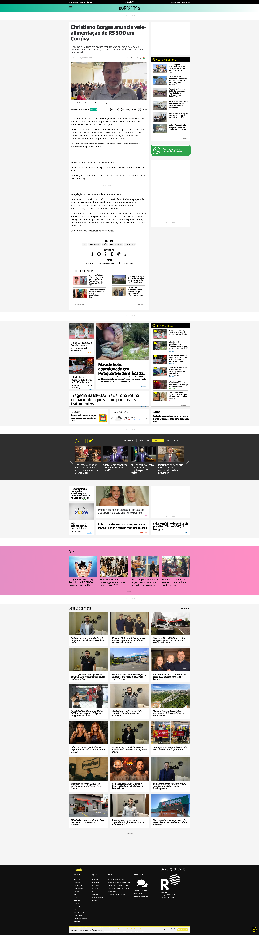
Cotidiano (76, 891)
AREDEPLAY (84, 440)
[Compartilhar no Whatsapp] (139, 109)
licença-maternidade (116, 244)
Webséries (77, 921)
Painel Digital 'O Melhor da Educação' (118, 888)
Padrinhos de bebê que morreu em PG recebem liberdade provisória (170, 469)
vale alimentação (130, 244)
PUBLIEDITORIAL (173, 440)
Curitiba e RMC (78, 885)
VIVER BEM (144, 440)
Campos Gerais (78, 888)
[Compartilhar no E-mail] (145, 109)
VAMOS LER (128, 440)
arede (85, 244)
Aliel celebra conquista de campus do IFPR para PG (115, 468)
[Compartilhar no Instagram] (123, 109)
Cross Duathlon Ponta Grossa (116, 894)
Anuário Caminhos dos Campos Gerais (119, 882)
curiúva (104, 244)
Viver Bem (77, 897)
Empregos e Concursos (80, 918)
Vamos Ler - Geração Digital (116, 879)
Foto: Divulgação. (105, 103)
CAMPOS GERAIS (129, 7)
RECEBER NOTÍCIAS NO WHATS (107, 263)
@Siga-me (93, 109)
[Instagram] (166, 869)
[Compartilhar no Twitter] (128, 109)
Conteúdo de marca (97, 897)
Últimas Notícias (78, 879)
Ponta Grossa (78, 882)
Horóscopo (77, 900)
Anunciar (178, 2)
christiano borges (94, 244)
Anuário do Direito (113, 891)
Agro (75, 909)
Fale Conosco (138, 894)
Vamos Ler (77, 906)
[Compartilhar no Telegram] (134, 109)
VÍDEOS (158, 440)
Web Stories (95, 885)
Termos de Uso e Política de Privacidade (133, 929)
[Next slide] (146, 418)
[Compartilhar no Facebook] (117, 109)
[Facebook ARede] (162, 869)
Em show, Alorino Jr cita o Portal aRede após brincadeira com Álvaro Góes (87, 469)
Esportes (76, 903)
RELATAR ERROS (88, 263)
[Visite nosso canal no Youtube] (170, 869)
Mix (75, 894)
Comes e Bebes (78, 915)
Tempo (94, 891)
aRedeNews (95, 882)
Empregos (95, 894)
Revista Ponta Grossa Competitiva (118, 885)
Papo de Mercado (79, 912)
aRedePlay (95, 879)
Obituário (94, 900)
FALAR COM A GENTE (128, 263)
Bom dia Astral (96, 888)
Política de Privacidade (141, 897)
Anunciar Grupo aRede (140, 891)
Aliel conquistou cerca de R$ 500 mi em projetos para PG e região (143, 469)
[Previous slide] (112, 418)
